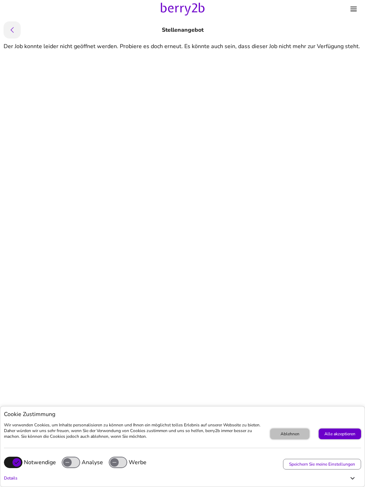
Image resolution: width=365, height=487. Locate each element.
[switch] (71, 462)
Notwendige (40, 462)
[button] (181, 478)
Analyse (92, 462)
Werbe (137, 462)
